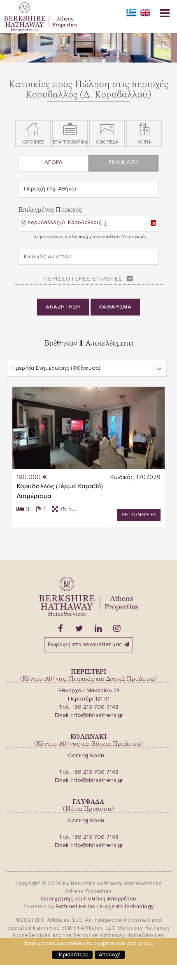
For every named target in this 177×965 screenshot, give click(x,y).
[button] (64, 224)
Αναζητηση (63, 307)
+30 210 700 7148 (95, 706)
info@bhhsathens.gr (97, 715)
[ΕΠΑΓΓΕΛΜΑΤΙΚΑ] (70, 130)
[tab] (88, 224)
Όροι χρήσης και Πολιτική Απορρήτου (89, 898)
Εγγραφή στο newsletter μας (85, 644)
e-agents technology (127, 906)
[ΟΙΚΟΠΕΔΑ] (107, 130)
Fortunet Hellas (75, 906)
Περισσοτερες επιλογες (83, 278)
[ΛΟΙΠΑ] (144, 130)
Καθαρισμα (115, 307)
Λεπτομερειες (138, 514)
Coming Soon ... (88, 755)
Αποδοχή (110, 954)
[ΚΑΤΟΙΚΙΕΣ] (33, 130)
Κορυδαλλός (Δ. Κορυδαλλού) (65, 222)
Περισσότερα (72, 954)
